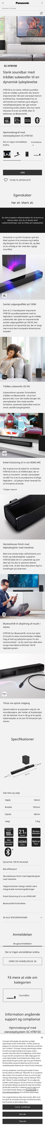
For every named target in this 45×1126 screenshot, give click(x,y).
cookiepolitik (31, 1090)
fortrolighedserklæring (10, 1092)
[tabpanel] (22, 957)
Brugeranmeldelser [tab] (22, 943)
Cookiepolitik (37, 223)
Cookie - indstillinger (22, 1107)
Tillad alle (22, 1121)
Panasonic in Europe (9, 8)
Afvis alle (22, 1114)
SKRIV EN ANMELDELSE (21, 961)
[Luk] (42, 1037)
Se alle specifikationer (15, 917)
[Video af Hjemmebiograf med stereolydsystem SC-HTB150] (7, 154)
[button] (17, 154)
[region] (22, 1080)
